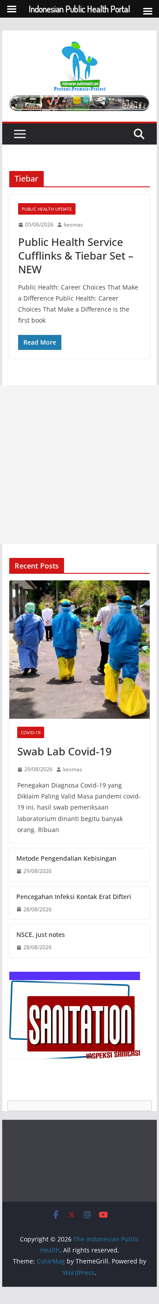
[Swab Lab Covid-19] (79, 649)
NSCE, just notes (40, 934)
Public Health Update (47, 209)
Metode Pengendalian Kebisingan (66, 858)
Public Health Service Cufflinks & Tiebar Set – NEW (75, 255)
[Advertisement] (79, 464)
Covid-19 (31, 732)
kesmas (73, 224)
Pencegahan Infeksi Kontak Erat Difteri (73, 896)
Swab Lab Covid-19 (64, 751)
